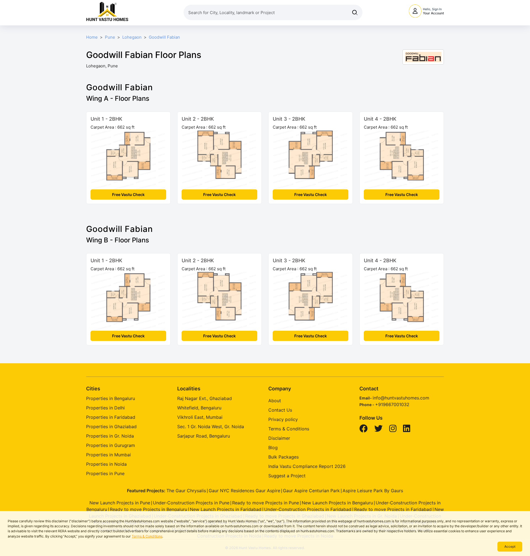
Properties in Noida (106, 464)
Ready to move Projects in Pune (265, 502)
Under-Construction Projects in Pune (191, 502)
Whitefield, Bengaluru (199, 408)
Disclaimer (279, 438)
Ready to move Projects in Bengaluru (148, 509)
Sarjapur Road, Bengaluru (203, 436)
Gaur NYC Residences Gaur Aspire (244, 490)
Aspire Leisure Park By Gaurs (373, 490)
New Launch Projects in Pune (119, 502)
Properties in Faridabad (110, 417)
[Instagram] (393, 430)
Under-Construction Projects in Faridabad (307, 509)
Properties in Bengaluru (110, 398)
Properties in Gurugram (110, 445)
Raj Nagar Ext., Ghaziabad (204, 398)
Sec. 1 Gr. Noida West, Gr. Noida (210, 426)
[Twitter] (379, 430)
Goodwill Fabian (164, 37)
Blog (273, 447)
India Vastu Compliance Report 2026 (307, 466)
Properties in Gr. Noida (110, 436)
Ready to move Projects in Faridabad (393, 509)
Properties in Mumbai (108, 454)
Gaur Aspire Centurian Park (311, 490)
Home (92, 37)
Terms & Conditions (147, 536)
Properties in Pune (105, 473)
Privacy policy (283, 419)
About (274, 400)
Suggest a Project (287, 475)
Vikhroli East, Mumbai (199, 417)
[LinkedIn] (407, 430)
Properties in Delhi (105, 408)
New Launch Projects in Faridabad (225, 509)
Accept (509, 546)
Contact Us (280, 410)
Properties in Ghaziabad (111, 426)
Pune (110, 37)
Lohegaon (132, 37)
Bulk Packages (283, 457)
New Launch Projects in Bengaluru (337, 502)
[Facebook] (364, 430)
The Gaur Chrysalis (186, 490)
